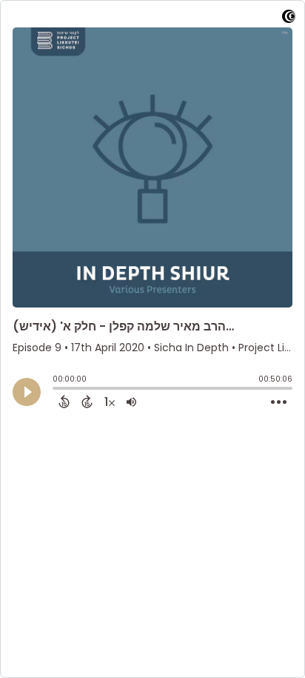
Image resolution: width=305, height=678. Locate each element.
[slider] (56, 389)
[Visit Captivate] (288, 19)
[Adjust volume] (131, 402)
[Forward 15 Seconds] (87, 402)
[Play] (27, 392)
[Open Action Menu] (278, 402)
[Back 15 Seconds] (64, 402)
